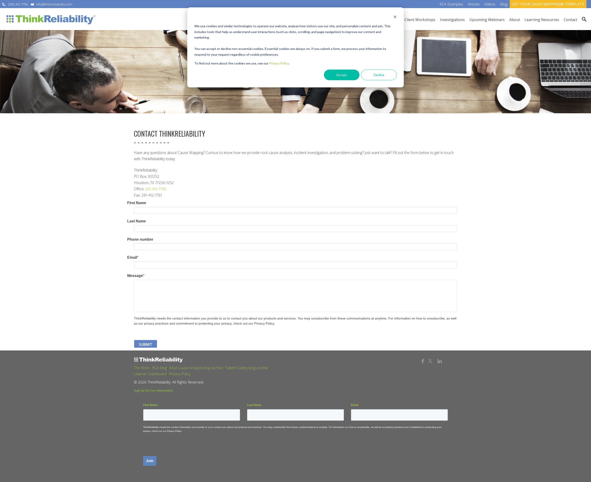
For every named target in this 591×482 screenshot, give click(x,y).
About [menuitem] (514, 19)
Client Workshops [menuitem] (419, 19)
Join (150, 461)
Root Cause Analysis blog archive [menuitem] (196, 367)
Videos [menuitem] (489, 4)
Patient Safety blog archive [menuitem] (246, 367)
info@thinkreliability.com (54, 4)
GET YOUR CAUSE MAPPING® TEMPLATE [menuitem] (548, 4)
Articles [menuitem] (474, 4)
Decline (379, 75)
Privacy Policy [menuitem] (180, 373)
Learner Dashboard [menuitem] (150, 373)
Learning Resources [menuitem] (542, 19)
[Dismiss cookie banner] (395, 17)
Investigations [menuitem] (452, 19)
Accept (341, 75)
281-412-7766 (155, 188)
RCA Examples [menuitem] (451, 4)
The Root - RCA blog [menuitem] (150, 367)
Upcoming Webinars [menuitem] (487, 19)
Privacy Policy (279, 63)
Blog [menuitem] (503, 4)
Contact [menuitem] (570, 19)
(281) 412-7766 (18, 4)
